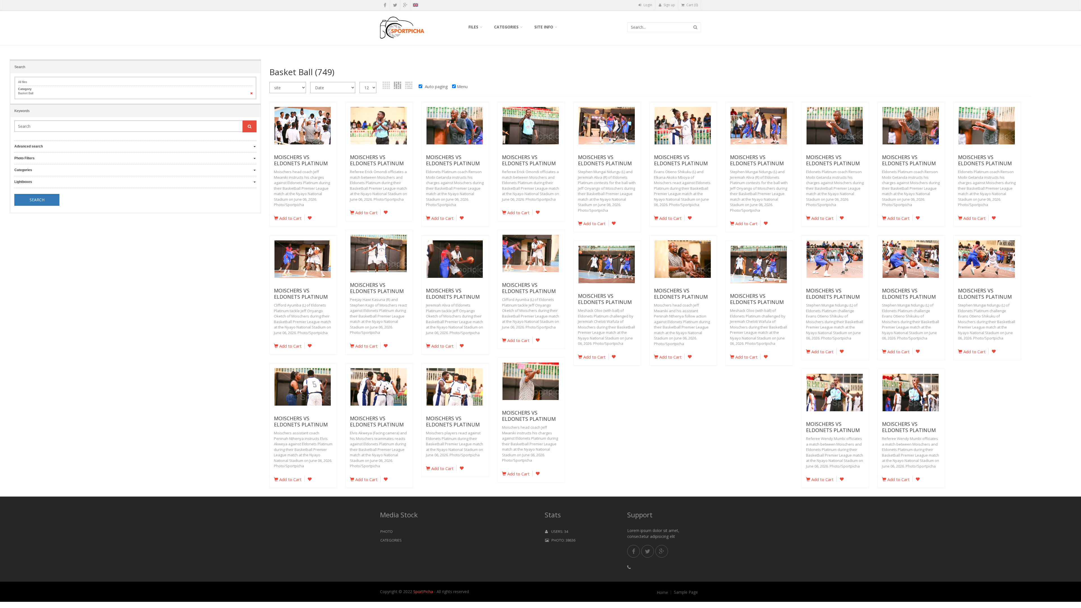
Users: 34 (558, 531)
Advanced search (28, 146)
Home (662, 592)
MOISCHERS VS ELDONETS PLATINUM (301, 160)
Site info (543, 27)
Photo (386, 531)
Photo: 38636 (562, 540)
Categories (506, 27)
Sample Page (686, 592)
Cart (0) (691, 5)
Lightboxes (23, 182)
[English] (415, 6)
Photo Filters (24, 158)
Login (647, 5)
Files (473, 27)
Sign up (669, 5)
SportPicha (423, 591)
